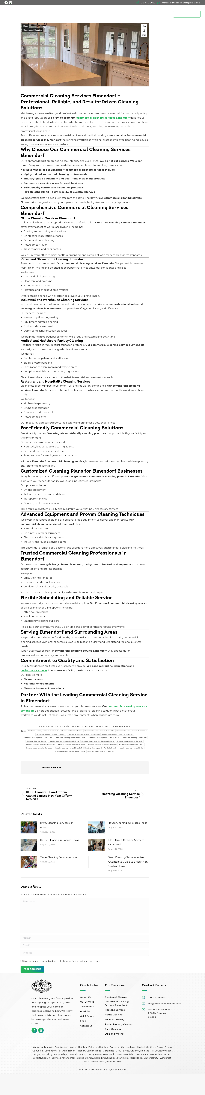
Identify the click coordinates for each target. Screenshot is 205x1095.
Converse (38, 1050)
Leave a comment (121, 726)
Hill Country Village (161, 1050)
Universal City (151, 1058)
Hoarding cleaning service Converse (39, 748)
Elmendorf (50, 1050)
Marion (83, 1054)
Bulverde (115, 1047)
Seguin (46, 1058)
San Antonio (62, 1047)
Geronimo (109, 1050)
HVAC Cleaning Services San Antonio (57, 825)
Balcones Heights (98, 1047)
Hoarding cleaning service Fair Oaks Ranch (100, 748)
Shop (83, 1021)
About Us (85, 997)
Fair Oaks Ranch (66, 1050)
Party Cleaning (113, 1029)
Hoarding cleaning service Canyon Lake (40, 744)
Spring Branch (85, 1058)
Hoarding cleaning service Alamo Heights (64, 741)
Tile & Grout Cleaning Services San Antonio (126, 842)
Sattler (167, 1054)
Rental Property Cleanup (119, 1024)
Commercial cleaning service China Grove (131, 731)
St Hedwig (100, 1058)
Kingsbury (39, 1054)
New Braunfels (125, 1054)
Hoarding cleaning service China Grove (102, 744)
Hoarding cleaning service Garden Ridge (70, 751)
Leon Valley (60, 1054)
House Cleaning (113, 1014)
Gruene (134, 1050)
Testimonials (87, 1006)
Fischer (81, 1050)
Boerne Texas (114, 1061)
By (87, 726)
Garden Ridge (94, 1050)
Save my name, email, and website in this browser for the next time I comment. (61, 961)
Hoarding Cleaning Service (36, 741)
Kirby (50, 1054)
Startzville (122, 1058)
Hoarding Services (115, 1010)
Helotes (145, 1050)
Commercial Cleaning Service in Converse (117, 734)
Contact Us (86, 1025)
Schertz (37, 1058)
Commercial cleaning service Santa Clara (70, 737)
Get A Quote (87, 1016)
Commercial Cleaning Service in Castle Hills (83, 734)
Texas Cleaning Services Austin (58, 857)
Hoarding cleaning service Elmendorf (68, 748)
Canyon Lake (128, 1047)
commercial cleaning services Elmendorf (103, 117)
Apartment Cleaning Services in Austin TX (43, 731)
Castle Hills (143, 1047)
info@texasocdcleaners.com (164, 1003)
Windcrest (166, 1058)
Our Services (87, 1001)
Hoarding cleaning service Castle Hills (71, 744)
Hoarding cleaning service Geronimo (100, 751)
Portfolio (85, 1011)
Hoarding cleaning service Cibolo (131, 744)
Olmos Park (142, 1054)
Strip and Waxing (114, 1033)
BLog (25, 26)
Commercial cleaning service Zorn (134, 737)
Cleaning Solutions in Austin (71, 731)
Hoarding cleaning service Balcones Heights (97, 741)
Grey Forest (122, 1050)
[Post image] (29, 827)
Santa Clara (156, 1054)
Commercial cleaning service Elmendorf (50, 734)
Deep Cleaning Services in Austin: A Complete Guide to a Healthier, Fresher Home (128, 862)
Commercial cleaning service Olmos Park (37, 737)
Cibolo (168, 1047)
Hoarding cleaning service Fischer (131, 748)
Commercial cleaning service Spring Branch (103, 737)
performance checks (34, 670)
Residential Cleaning (116, 997)
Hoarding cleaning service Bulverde (130, 741)
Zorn (87, 1061)
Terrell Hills (136, 1058)
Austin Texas (98, 1061)
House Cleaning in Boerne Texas (59, 840)
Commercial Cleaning (32, 30)
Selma (55, 1058)
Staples (111, 1058)
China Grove (156, 1047)
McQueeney (95, 1054)
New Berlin (109, 1054)
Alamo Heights (78, 1047)
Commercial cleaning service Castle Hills (99, 731)
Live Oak (73, 1054)
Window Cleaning (114, 1019)
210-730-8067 (156, 997)
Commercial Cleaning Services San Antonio (117, 1003)
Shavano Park (68, 1058)
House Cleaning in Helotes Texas (127, 822)
